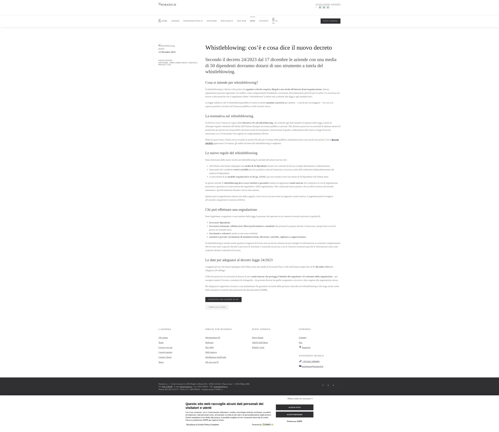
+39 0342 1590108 (322, 4)
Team (161, 342)
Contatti (263, 21)
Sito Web (209, 347)
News (252, 21)
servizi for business (218, 329)
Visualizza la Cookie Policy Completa (202, 425)
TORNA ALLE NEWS (217, 307)
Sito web (241, 21)
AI (277, 21)
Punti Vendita (330, 21)
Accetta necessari (294, 414)
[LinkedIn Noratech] (328, 7)
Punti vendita (261, 329)
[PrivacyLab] (267, 424)
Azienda (175, 21)
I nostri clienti (165, 357)
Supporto (335, 4)
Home (164, 21)
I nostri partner (165, 352)
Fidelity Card (258, 347)
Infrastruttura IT (193, 21)
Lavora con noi (165, 347)
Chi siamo (163, 337)
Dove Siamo (257, 337)
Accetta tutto (295, 407)
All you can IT (212, 362)
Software (212, 21)
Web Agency (227, 21)
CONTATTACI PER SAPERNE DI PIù (223, 299)
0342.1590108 (167, 387)
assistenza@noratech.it (312, 366)
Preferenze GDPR (294, 421)
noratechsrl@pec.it (221, 387)
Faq (300, 342)
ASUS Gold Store (260, 342)
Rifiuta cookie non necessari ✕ (300, 399)
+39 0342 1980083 (310, 361)
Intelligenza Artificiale (215, 357)
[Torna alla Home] (174, 7)
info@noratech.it (186, 387)
